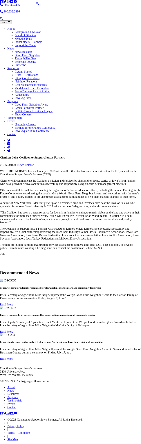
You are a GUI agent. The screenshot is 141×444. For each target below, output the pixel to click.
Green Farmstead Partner (29, 107)
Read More (6, 304)
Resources (13, 68)
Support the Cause (25, 45)
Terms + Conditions (18, 432)
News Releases (23, 51)
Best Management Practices (31, 84)
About (11, 28)
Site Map (12, 439)
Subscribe (20, 65)
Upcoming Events (25, 124)
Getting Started (23, 71)
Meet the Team (23, 38)
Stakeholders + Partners (28, 41)
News (10, 48)
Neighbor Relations (26, 81)
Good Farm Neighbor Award (31, 104)
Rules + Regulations (26, 74)
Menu (4, 22)
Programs (12, 101)
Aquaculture (22, 94)
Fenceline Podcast (25, 61)
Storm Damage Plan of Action (32, 91)
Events (11, 121)
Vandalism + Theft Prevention (32, 88)
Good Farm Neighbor (27, 55)
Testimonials (14, 117)
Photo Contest (23, 114)
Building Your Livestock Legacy (34, 111)
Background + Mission (28, 32)
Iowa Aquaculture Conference (32, 130)
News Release (25, 164)
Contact (11, 134)
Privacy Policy (15, 426)
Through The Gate (25, 58)
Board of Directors (25, 35)
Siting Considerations (27, 78)
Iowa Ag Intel (23, 98)
